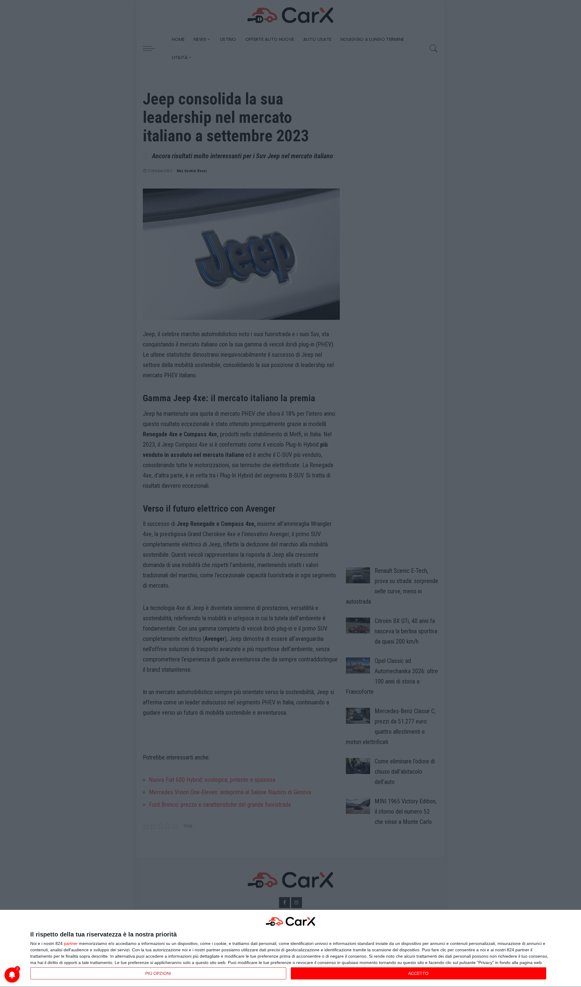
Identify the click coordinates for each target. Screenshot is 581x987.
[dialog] (290, 948)
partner (71, 943)
